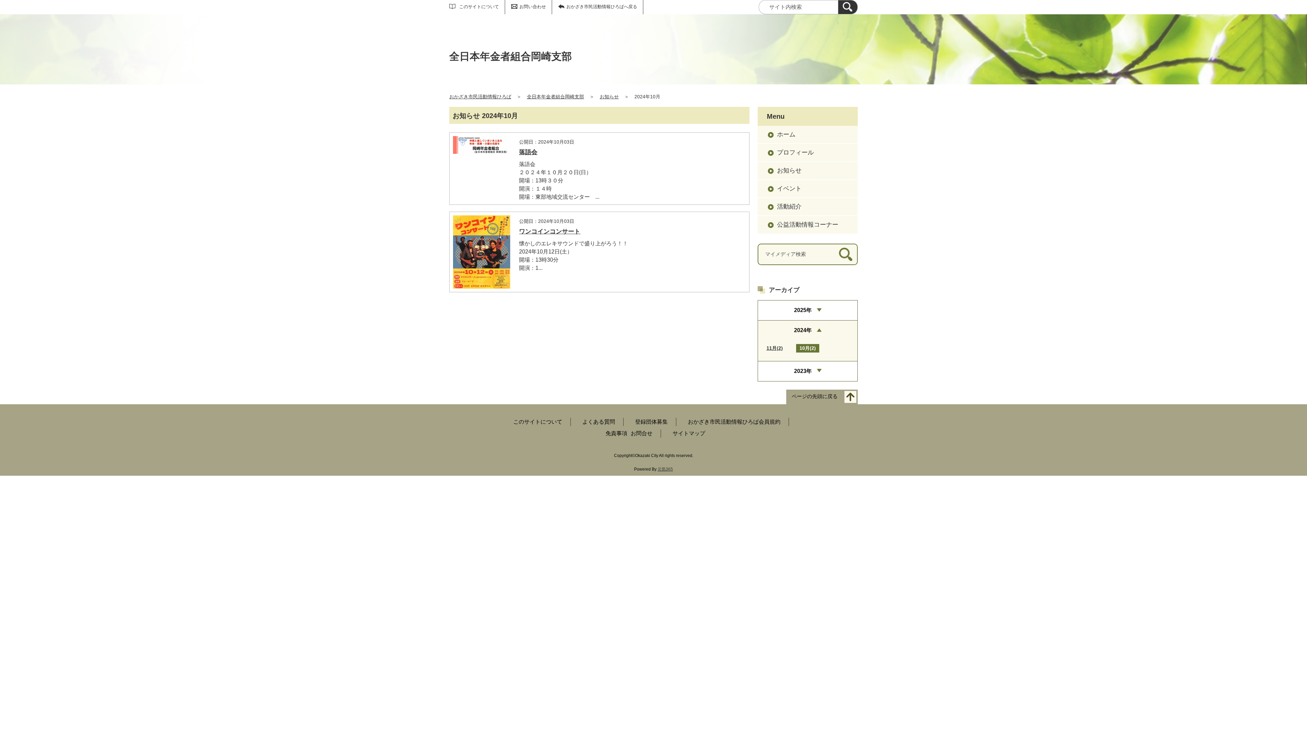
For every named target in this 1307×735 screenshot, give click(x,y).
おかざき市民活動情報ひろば (480, 96)
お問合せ (641, 433)
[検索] (848, 7)
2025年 (803, 310)
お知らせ (609, 96)
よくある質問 (598, 422)
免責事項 (616, 433)
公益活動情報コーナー (807, 224)
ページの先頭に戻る (815, 396)
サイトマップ (689, 433)
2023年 (803, 371)
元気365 (665, 469)
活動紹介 (789, 206)
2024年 (803, 330)
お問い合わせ (532, 6)
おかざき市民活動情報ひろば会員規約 (734, 422)
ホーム (786, 134)
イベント (789, 188)
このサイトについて (479, 6)
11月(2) (775, 348)
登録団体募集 (651, 422)
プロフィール (795, 152)
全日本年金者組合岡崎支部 (555, 96)
